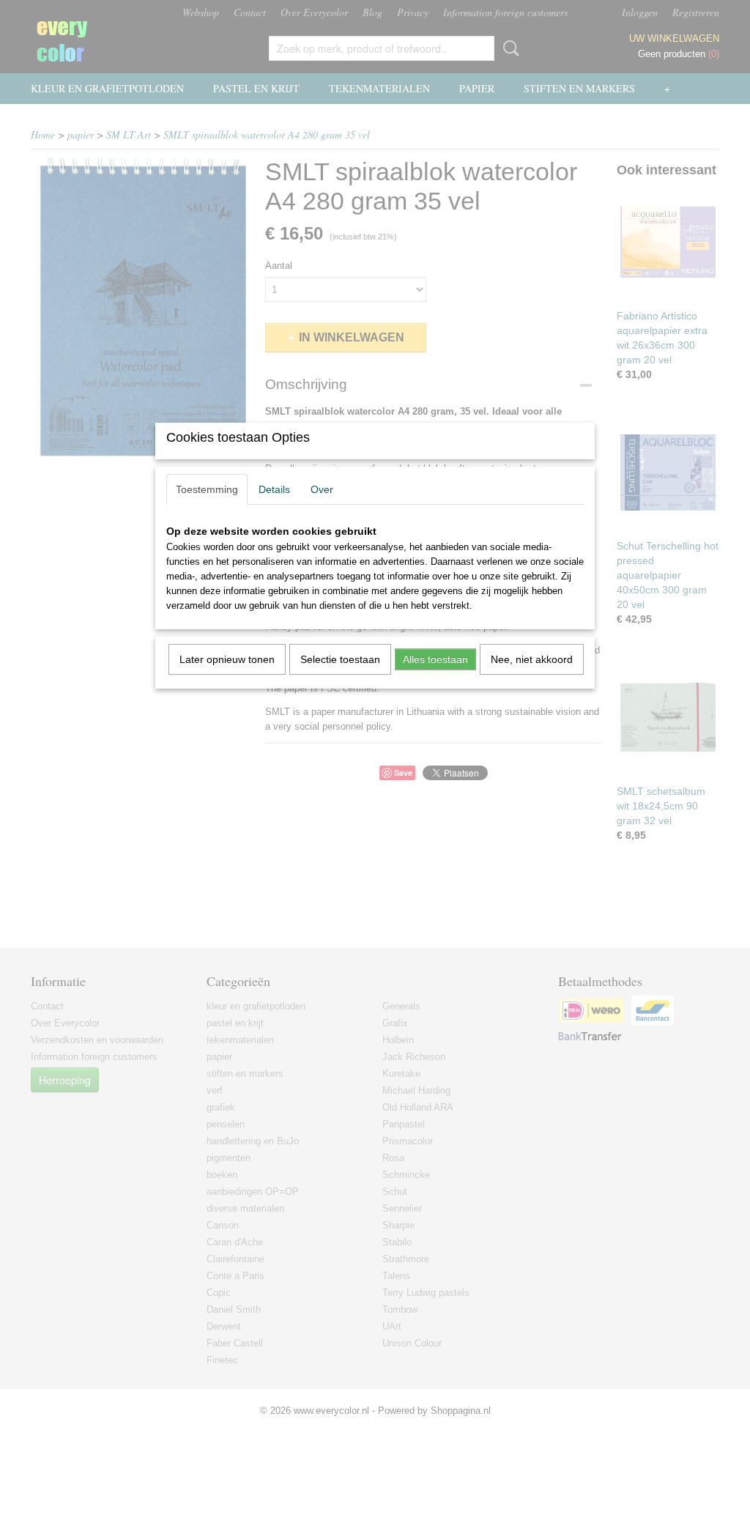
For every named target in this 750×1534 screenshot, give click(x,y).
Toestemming (207, 489)
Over (322, 489)
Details (274, 489)
